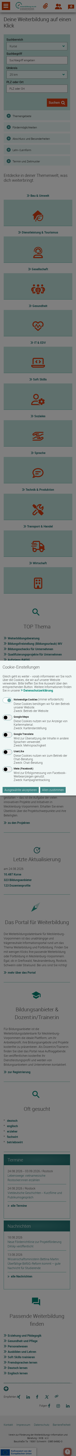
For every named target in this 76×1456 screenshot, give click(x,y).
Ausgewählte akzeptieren (20, 790)
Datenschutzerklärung (38, 690)
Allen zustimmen (53, 790)
